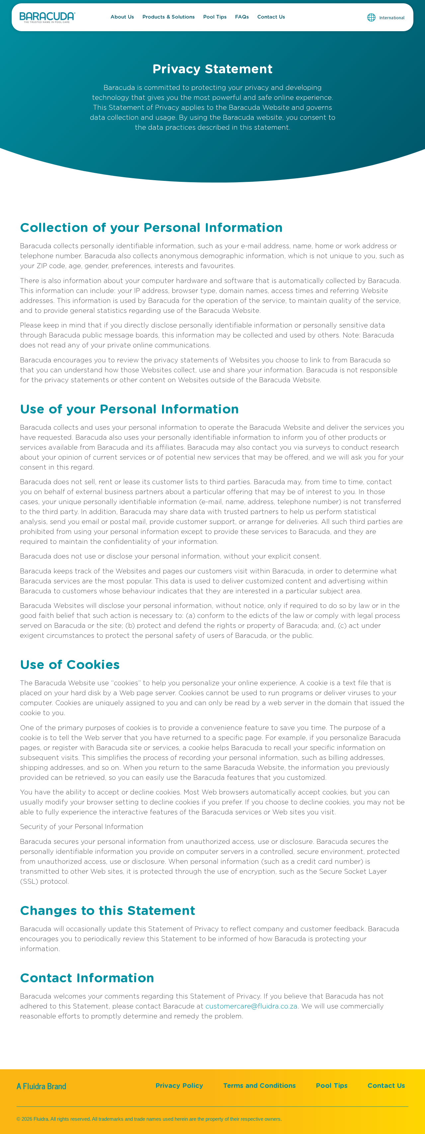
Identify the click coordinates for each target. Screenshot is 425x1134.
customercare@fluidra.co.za (252, 1006)
